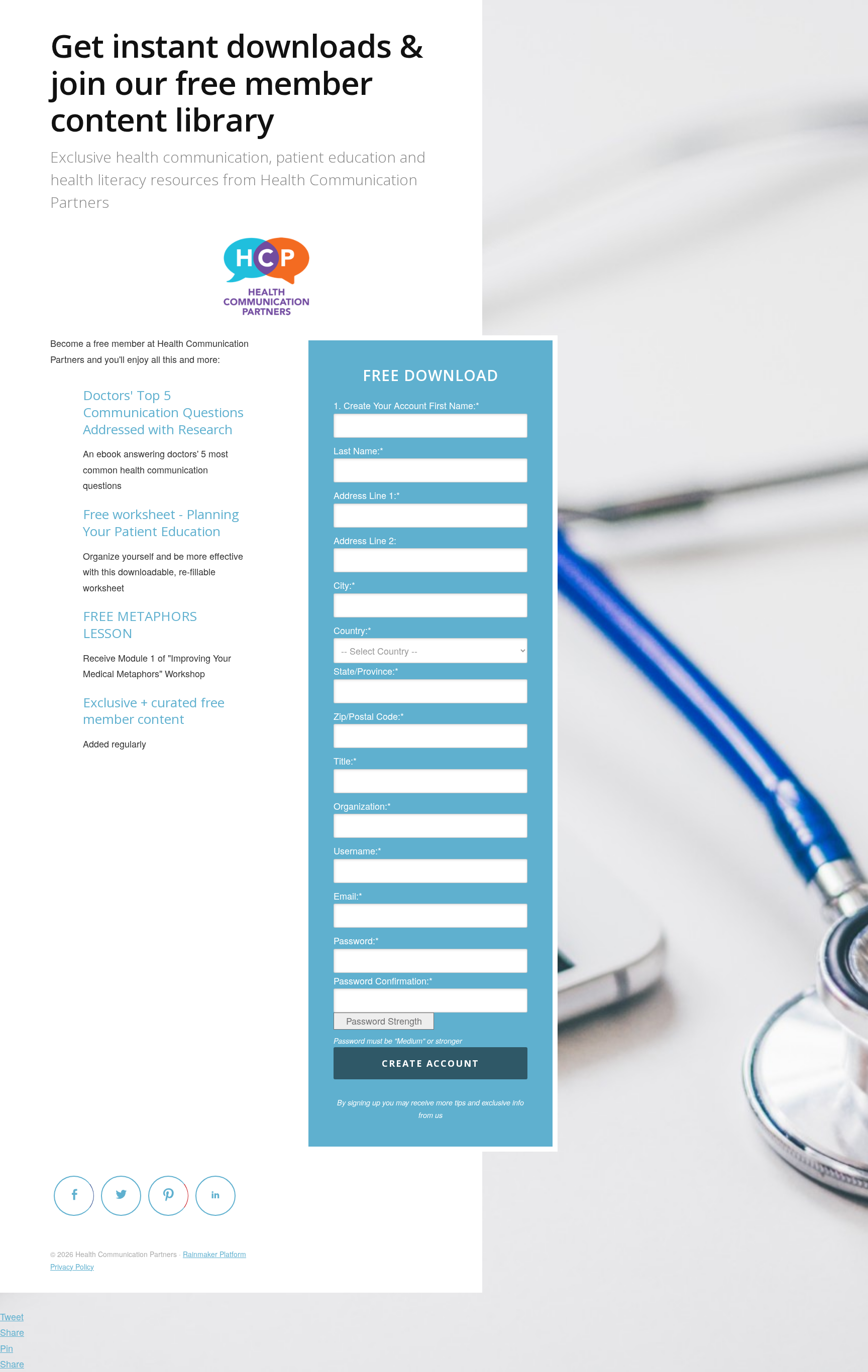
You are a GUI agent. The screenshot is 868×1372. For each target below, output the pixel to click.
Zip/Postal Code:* (369, 715)
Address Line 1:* (367, 495)
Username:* (357, 850)
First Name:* (454, 405)
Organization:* (362, 805)
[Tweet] (121, 1196)
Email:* (348, 895)
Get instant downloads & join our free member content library (236, 82)
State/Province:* (366, 670)
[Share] (74, 1196)
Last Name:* (358, 450)
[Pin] (168, 1196)
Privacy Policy (72, 1267)
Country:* (352, 630)
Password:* (356, 940)
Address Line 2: (365, 540)
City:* (344, 584)
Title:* (345, 760)
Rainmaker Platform (214, 1254)
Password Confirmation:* (383, 980)
